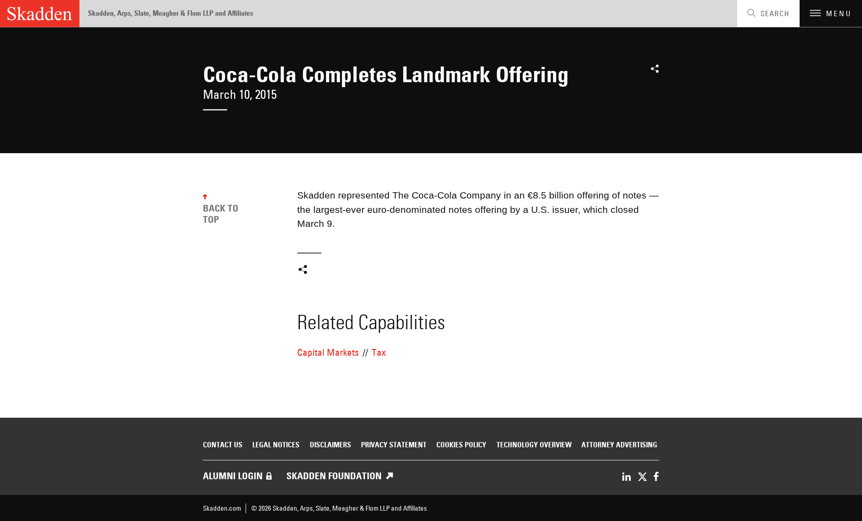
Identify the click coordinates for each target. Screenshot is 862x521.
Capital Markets (328, 352)
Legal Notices (275, 445)
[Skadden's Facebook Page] (656, 477)
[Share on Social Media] (654, 71)
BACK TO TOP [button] (220, 214)
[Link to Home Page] (39, 13)
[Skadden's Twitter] (642, 477)
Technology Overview (534, 445)
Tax (379, 352)
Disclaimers (330, 445)
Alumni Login (233, 475)
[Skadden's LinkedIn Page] (626, 477)
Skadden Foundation (334, 475)
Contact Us (222, 445)
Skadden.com (222, 508)
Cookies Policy (461, 445)
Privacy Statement (394, 445)
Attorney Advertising (619, 445)
